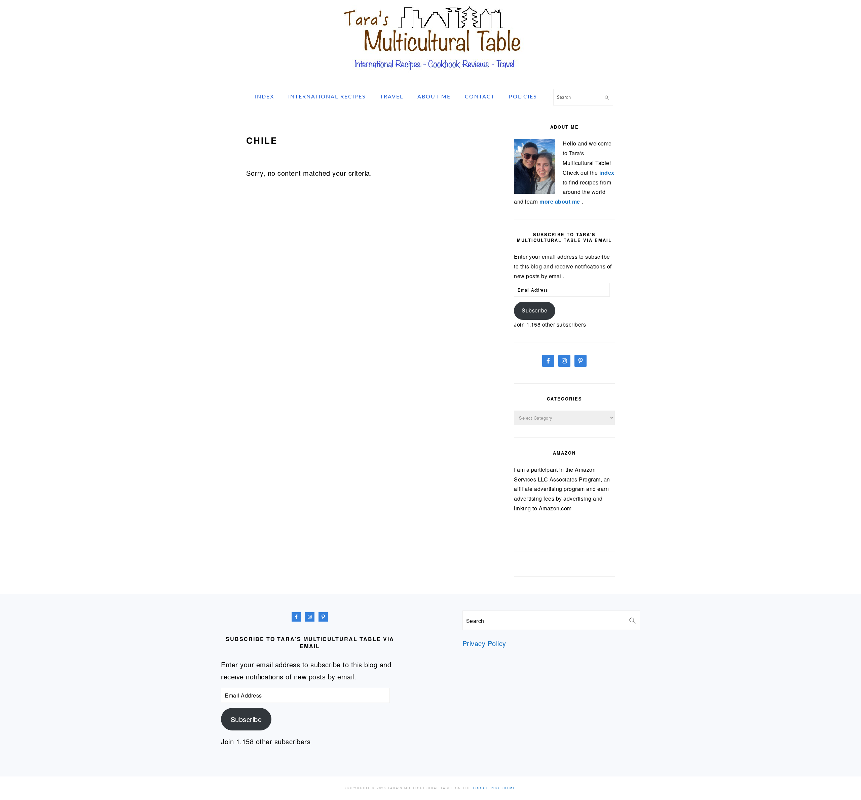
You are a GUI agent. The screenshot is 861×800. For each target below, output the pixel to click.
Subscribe (535, 310)
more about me (560, 201)
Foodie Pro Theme (494, 788)
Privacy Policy (484, 643)
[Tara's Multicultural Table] (430, 75)
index (606, 172)
